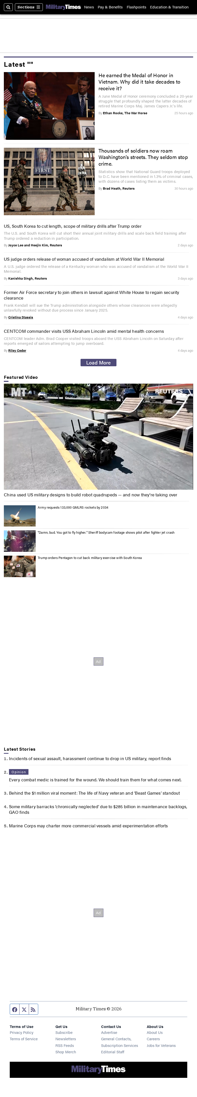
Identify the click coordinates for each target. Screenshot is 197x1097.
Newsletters (65, 1038)
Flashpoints (136, 7)
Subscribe (64, 1032)
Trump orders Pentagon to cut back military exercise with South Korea (90, 557)
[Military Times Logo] (63, 7)
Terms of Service (24, 1038)
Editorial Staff (112, 1051)
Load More (98, 362)
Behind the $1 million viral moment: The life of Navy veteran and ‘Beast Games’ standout (94, 793)
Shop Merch (65, 1051)
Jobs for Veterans (161, 1045)
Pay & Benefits (110, 7)
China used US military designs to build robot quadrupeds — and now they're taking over (90, 495)
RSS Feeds (64, 1045)
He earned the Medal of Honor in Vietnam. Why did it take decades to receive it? (139, 82)
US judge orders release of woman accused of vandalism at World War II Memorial (84, 259)
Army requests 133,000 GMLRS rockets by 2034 (73, 507)
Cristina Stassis (20, 317)
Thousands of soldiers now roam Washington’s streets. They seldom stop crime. (143, 157)
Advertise (109, 1032)
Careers (153, 1038)
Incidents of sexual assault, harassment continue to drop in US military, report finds (90, 758)
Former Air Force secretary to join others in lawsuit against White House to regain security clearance (91, 295)
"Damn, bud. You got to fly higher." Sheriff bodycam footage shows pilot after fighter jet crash (106, 532)
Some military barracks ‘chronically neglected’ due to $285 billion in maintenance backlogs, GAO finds (98, 809)
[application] (98, 437)
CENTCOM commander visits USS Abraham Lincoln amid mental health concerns (84, 331)
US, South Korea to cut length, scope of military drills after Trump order (73, 226)
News (89, 7)
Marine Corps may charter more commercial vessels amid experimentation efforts (88, 825)
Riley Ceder (17, 350)
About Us (155, 1032)
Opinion (19, 772)
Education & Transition (169, 7)
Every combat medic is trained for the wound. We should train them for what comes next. (95, 779)
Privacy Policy (21, 1032)
